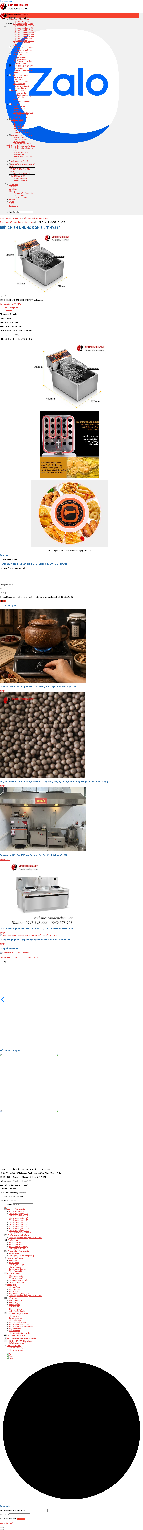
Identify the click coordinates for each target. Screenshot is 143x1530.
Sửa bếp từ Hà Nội (20, 197)
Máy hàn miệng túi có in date (20, 1333)
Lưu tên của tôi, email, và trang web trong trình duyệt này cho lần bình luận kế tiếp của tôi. (38, 597)
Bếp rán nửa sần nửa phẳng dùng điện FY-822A (19, 957)
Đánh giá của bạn (7, 568)
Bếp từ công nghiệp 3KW (23, 24)
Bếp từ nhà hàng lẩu (21, 22)
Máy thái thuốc (19, 142)
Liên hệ (12, 204)
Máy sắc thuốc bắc (20, 152)
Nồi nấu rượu (18, 124)
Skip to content (6, 1)
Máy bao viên (18, 137)
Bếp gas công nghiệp (21, 101)
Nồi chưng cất (18, 126)
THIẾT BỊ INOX (17, 120)
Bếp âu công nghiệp (20, 95)
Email (2, 593)
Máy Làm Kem (19, 108)
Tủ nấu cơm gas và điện (22, 61)
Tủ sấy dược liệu (20, 139)
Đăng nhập (21, 1519)
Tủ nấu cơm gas (19, 59)
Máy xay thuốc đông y (22, 144)
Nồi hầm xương (19, 84)
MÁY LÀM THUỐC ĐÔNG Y (21, 135)
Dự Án (11, 202)
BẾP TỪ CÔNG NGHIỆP (20, 19)
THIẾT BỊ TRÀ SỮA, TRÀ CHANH (20, 1341)
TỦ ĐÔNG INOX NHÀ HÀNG (22, 48)
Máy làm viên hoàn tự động (24, 146)
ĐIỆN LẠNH (15, 104)
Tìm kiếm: (8, 24)
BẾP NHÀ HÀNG (17, 91)
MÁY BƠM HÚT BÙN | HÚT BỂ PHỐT (21, 1338)
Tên (2, 589)
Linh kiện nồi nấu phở (21, 132)
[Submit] (5, 26)
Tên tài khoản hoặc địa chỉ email (13, 1510)
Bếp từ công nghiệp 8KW (23, 30)
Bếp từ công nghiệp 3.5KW (23, 26)
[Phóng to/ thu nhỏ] (3, 1527)
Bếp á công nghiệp (20, 93)
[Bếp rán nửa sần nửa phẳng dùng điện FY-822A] (15, 953)
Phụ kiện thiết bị (19, 88)
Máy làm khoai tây (20, 178)
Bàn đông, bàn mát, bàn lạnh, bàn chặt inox (22, 51)
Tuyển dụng (13, 206)
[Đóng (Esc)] (1, 1527)
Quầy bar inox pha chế (21, 173)
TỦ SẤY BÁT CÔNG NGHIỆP (22, 66)
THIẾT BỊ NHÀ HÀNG (19, 75)
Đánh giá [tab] (8, 310)
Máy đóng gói (18, 154)
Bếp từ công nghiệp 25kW (23, 39)
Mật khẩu (4, 1514)
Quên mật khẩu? (6, 1523)
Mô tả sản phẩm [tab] (11, 308)
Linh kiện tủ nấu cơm (21, 63)
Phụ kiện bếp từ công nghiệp (20, 1233)
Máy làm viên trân (20, 180)
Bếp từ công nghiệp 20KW (23, 36)
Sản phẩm (13, 189)
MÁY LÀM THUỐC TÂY (20, 161)
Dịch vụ (12, 191)
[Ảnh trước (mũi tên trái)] (1, 1529)
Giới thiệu (12, 187)
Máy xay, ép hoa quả (21, 82)
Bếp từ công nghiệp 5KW (23, 28)
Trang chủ (4, 218)
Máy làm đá (17, 111)
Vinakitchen (13, 185)
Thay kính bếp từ (20, 195)
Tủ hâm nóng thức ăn (21, 86)
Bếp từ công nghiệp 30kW (23, 41)
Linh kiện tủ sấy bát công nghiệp (21, 1256)
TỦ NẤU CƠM (16, 55)
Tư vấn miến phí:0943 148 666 (12, 304)
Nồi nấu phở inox (19, 122)
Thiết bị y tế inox (20, 130)
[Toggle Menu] (5, 183)
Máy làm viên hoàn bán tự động (21, 1326)
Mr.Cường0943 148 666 (9, 146)
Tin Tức (12, 200)
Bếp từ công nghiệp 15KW (23, 34)
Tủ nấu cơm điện (19, 57)
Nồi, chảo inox (18, 128)
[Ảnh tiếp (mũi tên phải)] (3, 1529)
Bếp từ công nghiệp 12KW (23, 32)
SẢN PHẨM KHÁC (18, 176)
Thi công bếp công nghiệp (23, 193)
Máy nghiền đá (19, 106)
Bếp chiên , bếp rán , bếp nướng (36, 218)
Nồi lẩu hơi (17, 77)
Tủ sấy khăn (18, 68)
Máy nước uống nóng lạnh (23, 113)
